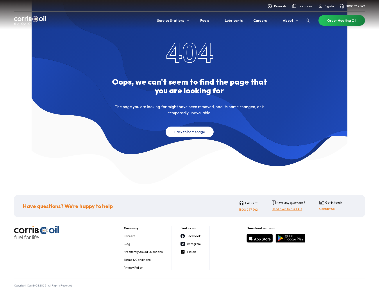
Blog (127, 244)
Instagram (194, 244)
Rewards (280, 6)
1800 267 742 (355, 6)
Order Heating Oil (341, 20)
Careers (129, 236)
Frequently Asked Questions (143, 252)
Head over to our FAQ (287, 209)
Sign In (329, 6)
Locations (306, 6)
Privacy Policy (133, 268)
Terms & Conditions (137, 260)
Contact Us (327, 209)
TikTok (191, 252)
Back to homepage (189, 132)
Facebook (194, 236)
